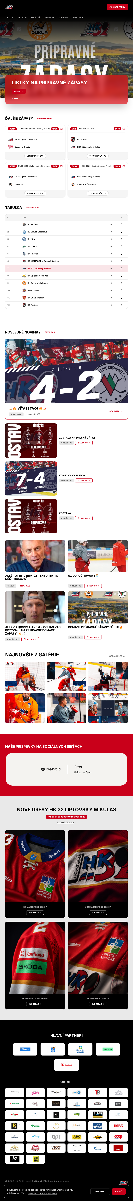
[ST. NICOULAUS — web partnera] (14, 1137)
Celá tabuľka (32, 207)
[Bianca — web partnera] (118, 1092)
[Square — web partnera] (56, 1114)
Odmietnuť (100, 1191)
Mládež (35, 17)
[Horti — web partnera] (14, 1114)
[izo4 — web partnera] (76, 1092)
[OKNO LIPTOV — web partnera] (97, 1125)
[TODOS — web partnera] (118, 1148)
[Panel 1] (14, 98)
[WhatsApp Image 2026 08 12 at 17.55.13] (108, 708)
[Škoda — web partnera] (108, 1049)
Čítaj (17, 91)
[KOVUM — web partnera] (97, 1137)
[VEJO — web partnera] (56, 1148)
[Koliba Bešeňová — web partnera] (56, 1103)
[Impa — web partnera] (118, 1125)
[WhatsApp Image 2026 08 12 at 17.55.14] (66, 708)
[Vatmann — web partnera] (76, 1103)
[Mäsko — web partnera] (76, 1148)
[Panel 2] (17, 98)
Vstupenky (119, 7)
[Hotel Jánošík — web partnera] (56, 1125)
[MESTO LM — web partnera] (80, 1049)
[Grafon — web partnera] (118, 1103)
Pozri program (44, 118)
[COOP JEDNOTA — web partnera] (118, 1137)
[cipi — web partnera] (56, 1137)
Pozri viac (50, 332)
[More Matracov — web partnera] (118, 1114)
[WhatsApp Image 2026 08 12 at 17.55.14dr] (25, 708)
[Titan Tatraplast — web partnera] (97, 1114)
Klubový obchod (65, 822)
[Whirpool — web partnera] (56, 1092)
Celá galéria (117, 656)
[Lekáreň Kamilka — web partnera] (35, 1125)
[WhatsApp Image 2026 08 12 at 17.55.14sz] (25, 676)
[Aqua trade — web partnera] (35, 1114)
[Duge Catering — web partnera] (97, 1148)
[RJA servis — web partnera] (76, 1125)
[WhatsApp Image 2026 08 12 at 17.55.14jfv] (66, 676)
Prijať (118, 1191)
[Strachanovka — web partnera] (35, 1103)
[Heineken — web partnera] (14, 1103)
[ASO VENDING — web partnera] (76, 1137)
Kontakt (78, 17)
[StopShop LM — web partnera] (35, 1159)
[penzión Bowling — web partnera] (35, 1092)
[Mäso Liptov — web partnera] (35, 1148)
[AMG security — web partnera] (14, 1092)
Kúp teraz (34, 913)
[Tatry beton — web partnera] (97, 1092)
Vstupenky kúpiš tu (35, 156)
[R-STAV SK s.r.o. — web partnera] (14, 1125)
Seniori (22, 17)
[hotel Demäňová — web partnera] (14, 1148)
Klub (10, 17)
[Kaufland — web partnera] (66, 1065)
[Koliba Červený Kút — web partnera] (97, 1103)
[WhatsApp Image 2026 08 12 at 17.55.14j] (108, 676)
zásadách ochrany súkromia (42, 1193)
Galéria (63, 17)
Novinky (49, 17)
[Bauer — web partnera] (14, 1159)
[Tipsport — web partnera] (25, 1049)
